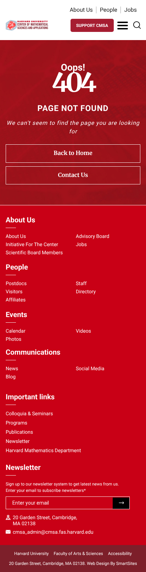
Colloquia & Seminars (29, 414)
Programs (16, 423)
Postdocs (16, 284)
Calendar (16, 331)
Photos (13, 339)
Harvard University (31, 553)
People (108, 9)
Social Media (90, 369)
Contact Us (73, 175)
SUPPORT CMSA (92, 25)
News (12, 369)
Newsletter (18, 441)
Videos (83, 331)
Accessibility (120, 553)
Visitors (14, 292)
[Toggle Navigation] (122, 25)
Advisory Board (93, 236)
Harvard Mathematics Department (43, 451)
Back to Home (73, 153)
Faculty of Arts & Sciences (78, 553)
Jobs (130, 9)
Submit (121, 503)
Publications (19, 432)
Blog (11, 377)
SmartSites (126, 563)
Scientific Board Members (34, 253)
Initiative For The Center (32, 245)
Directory (86, 292)
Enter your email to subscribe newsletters (46, 490)
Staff (81, 284)
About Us (81, 9)
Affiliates (16, 300)
